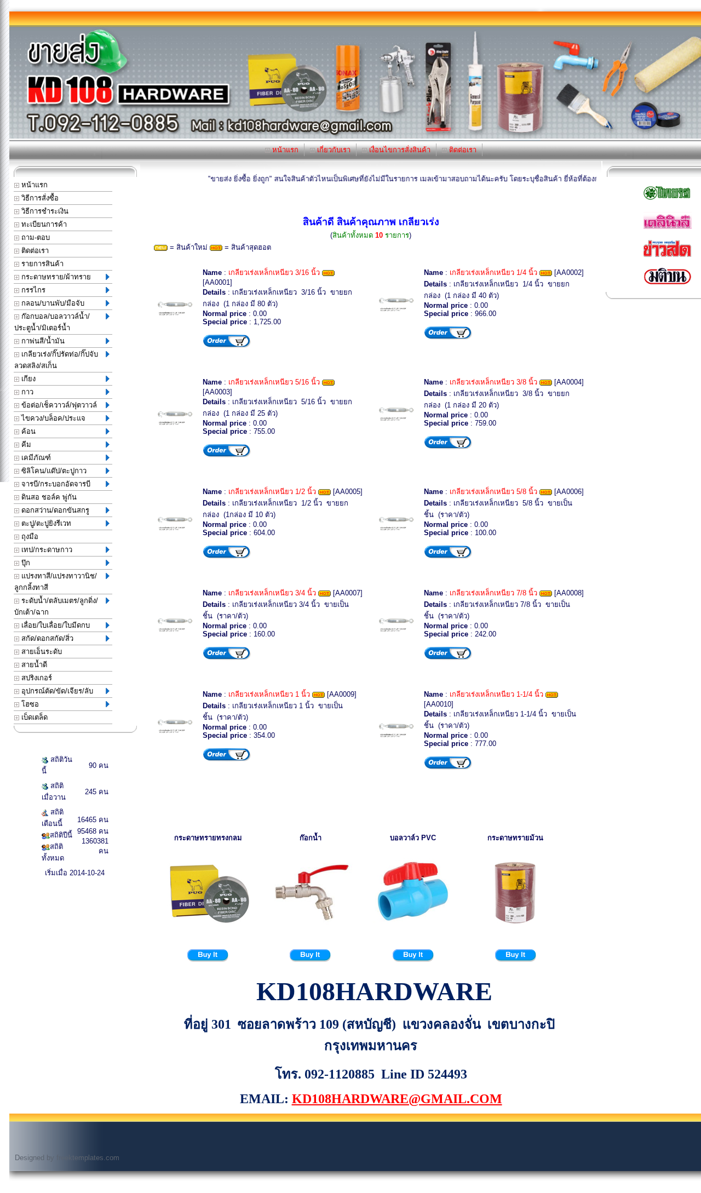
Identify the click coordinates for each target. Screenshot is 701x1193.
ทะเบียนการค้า (43, 224)
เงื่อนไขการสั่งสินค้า (398, 150)
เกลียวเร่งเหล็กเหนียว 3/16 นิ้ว (274, 272)
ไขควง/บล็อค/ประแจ (52, 418)
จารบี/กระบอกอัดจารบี (54, 484)
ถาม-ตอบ (34, 237)
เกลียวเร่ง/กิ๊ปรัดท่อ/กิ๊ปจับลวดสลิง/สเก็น (56, 360)
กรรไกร (32, 290)
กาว (26, 392)
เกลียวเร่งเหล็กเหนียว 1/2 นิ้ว (272, 491)
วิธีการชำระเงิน (43, 211)
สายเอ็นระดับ (40, 651)
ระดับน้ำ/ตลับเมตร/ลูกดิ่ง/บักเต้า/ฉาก (56, 606)
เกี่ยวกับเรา (332, 150)
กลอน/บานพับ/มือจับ (51, 303)
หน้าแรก (284, 150)
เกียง (27, 379)
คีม (25, 444)
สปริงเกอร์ (35, 678)
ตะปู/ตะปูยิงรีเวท (45, 523)
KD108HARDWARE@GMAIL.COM (397, 1099)
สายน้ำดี (33, 665)
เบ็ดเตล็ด (33, 717)
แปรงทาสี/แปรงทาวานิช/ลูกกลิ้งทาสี (55, 582)
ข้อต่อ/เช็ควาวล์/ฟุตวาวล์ (58, 405)
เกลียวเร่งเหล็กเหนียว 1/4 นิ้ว (493, 272)
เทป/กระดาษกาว (45, 550)
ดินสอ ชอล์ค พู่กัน (48, 497)
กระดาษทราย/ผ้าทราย (55, 277)
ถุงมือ (28, 536)
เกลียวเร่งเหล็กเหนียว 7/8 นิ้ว (493, 593)
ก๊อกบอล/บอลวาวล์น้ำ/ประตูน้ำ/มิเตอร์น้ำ (52, 322)
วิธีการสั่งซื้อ (39, 198)
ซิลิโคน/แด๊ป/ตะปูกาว (53, 471)
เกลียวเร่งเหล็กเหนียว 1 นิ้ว (269, 694)
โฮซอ (29, 704)
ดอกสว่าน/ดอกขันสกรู (54, 510)
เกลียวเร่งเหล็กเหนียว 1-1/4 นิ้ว (496, 694)
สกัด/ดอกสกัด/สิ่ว (46, 638)
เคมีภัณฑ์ (35, 458)
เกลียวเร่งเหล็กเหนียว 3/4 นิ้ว (272, 593)
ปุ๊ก (24, 563)
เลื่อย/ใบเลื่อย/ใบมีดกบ (54, 625)
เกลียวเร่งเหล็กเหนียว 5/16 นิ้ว (274, 382)
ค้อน (27, 431)
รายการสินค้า (41, 264)
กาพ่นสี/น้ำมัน (42, 341)
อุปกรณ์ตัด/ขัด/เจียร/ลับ (56, 691)
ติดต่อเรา (461, 150)
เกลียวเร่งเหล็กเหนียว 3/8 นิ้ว (493, 382)
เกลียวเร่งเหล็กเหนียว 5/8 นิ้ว (493, 491)
